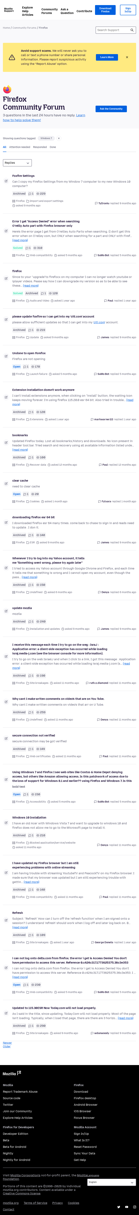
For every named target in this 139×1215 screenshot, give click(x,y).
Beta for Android (14, 1147)
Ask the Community (111, 108)
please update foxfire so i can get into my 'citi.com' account (53, 316)
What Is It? (81, 1140)
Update (34, 337)
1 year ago (130, 300)
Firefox (20, 201)
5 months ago (128, 255)
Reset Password (85, 1147)
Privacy (57, 1203)
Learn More (107, 57)
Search (132, 30)
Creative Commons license (21, 1193)
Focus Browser (84, 1118)
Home (6, 27)
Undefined (36, 592)
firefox (17, 271)
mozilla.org (11, 1203)
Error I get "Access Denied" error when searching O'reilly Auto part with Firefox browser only (46, 223)
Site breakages (39, 683)
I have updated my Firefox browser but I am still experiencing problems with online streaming (45, 865)
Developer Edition (15, 1133)
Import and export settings (46, 201)
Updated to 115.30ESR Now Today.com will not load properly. (54, 1008)
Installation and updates (45, 628)
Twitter (8, 1104)
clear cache (20, 480)
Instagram (134, 1207)
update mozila (22, 608)
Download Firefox (105, 10)
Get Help (80, 1160)
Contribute (84, 11)
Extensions (36, 419)
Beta (6, 1140)
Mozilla (12, 1074)
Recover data (38, 464)
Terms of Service (35, 1203)
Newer (7, 1043)
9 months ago (128, 203)
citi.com (99, 322)
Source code (11, 1098)
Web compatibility (41, 255)
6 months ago (128, 592)
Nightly (8, 1153)
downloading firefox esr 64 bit (33, 517)
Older (7, 1046)
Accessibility (38, 801)
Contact (8, 1209)
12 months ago (127, 464)
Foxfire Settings (23, 176)
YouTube (126, 1207)
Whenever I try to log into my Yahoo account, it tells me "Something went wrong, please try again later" (48, 560)
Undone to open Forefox (28, 353)
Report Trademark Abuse (20, 1091)
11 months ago (127, 683)
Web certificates (40, 756)
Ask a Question (67, 11)
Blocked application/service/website (52, 842)
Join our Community (17, 1111)
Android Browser (86, 1104)
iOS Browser (82, 1111)
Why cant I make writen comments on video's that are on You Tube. (58, 699)
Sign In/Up (128, 10)
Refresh (17, 913)
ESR (32, 542)
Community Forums (49, 11)
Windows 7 (46, 138)
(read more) (20, 240)
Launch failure (38, 374)
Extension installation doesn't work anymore (43, 390)
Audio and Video (39, 300)
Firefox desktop (85, 1098)
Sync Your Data (84, 1153)
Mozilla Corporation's (25, 1175)
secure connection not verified (33, 735)
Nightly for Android (16, 1160)
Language (93, 1175)
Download (81, 1091)
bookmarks (20, 435)
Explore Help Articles (27, 11)
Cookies (35, 501)
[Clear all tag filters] (58, 138)
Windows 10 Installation (29, 817)
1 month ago (128, 501)
